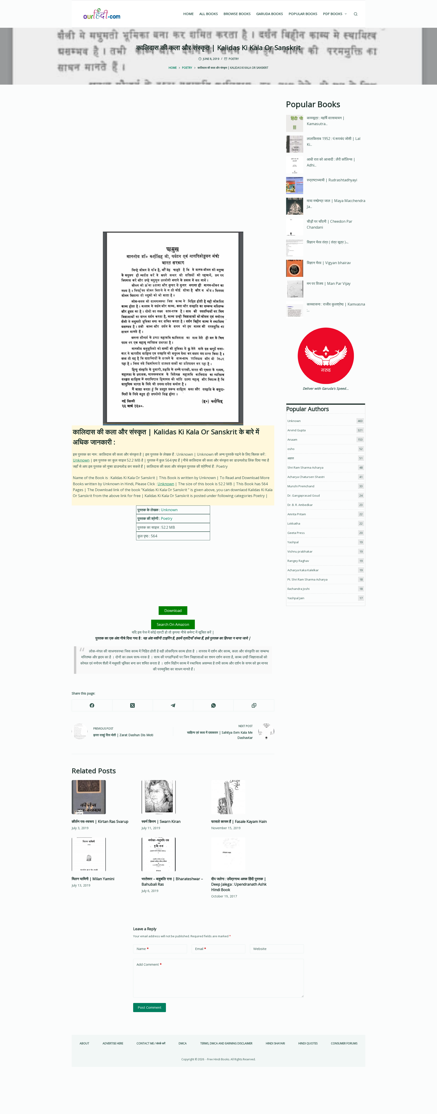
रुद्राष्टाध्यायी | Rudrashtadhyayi (332, 179)
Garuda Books (269, 13)
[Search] (355, 14)
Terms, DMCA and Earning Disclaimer (226, 1043)
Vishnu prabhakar (300, 551)
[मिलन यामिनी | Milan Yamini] (103, 854)
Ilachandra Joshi (298, 589)
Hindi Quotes (308, 1043)
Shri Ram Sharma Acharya (305, 467)
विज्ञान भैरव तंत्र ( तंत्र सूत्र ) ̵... (328, 242)
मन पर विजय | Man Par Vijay (329, 283)
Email (200, 948)
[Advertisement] (173, 132)
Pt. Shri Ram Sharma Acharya (307, 579)
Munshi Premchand (300, 486)
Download (173, 610)
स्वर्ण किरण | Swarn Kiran (161, 821)
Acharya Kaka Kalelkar (303, 570)
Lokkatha (293, 523)
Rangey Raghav (298, 561)
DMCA (183, 1043)
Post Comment (149, 1007)
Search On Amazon (173, 624)
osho (291, 449)
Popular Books (303, 13)
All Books (208, 13)
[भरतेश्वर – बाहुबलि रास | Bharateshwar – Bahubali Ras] (173, 854)
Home (188, 13)
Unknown (81, 460)
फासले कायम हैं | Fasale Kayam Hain (239, 821)
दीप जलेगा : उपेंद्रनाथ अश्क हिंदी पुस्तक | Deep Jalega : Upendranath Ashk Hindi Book (239, 884)
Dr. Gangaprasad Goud (303, 495)
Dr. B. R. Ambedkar (300, 505)
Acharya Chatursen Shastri (306, 477)
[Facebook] (92, 705)
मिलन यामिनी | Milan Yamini (93, 878)
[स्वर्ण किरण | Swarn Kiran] (173, 797)
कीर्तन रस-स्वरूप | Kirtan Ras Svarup (100, 821)
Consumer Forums (344, 1043)
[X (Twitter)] (132, 705)
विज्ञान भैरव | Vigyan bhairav (329, 262)
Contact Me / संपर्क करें (151, 1043)
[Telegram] (173, 705)
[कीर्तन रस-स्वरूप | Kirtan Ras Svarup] (103, 797)
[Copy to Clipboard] (254, 705)
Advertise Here (113, 1043)
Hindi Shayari (275, 1043)
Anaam (292, 439)
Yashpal (293, 542)
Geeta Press (296, 533)
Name (143, 948)
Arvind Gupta (296, 430)
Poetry (234, 59)
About (84, 1043)
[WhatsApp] (213, 705)
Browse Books (237, 13)
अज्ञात (290, 458)
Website (260, 948)
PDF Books (332, 13)
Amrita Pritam (296, 514)
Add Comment (149, 964)
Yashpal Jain (295, 598)
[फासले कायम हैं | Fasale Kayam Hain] (242, 797)
